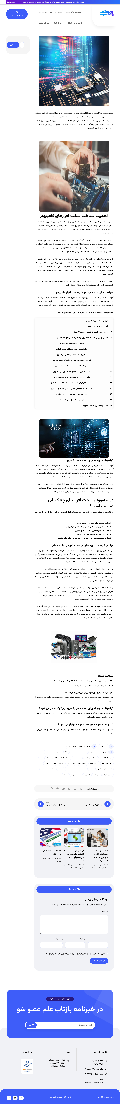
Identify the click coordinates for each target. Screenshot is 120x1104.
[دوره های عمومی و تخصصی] (107, 13)
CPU (66, 752)
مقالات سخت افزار (84, 746)
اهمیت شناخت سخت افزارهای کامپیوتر (58, 758)
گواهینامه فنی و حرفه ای (105, 769)
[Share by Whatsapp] (75, 788)
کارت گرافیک (71, 763)
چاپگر (41, 758)
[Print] (57, 788)
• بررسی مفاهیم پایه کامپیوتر (98, 752)
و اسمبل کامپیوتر (76, 775)
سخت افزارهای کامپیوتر (94, 465)
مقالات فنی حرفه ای (102, 868)
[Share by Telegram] (69, 788)
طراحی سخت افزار (107, 763)
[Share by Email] (63, 788)
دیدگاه (105, 911)
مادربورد (68, 769)
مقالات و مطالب (71, 746)
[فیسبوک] (21, 1098)
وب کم (66, 775)
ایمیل (82, 938)
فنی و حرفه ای (82, 763)
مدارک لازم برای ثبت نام (48, 769)
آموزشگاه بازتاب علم (106, 758)
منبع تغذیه (97, 775)
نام (106, 938)
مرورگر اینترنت (108, 775)
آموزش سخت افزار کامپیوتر (53, 752)
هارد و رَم (87, 775)
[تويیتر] (15, 1098)
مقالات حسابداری (76, 865)
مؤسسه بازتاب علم (92, 606)
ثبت (29, 1025)
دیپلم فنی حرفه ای (96, 865)
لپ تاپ (92, 769)
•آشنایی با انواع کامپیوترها (78, 752)
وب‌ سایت (59, 938)
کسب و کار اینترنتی (50, 763)
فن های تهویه (94, 763)
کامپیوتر (61, 763)
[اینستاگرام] (9, 1098)
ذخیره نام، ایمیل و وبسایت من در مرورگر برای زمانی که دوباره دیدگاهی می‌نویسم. (75, 953)
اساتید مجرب (77, 758)
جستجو (12, 45)
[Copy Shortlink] (51, 788)
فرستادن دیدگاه (99, 960)
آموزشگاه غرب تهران (90, 758)
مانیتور (61, 769)
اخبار (103, 865)
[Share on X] (81, 788)
